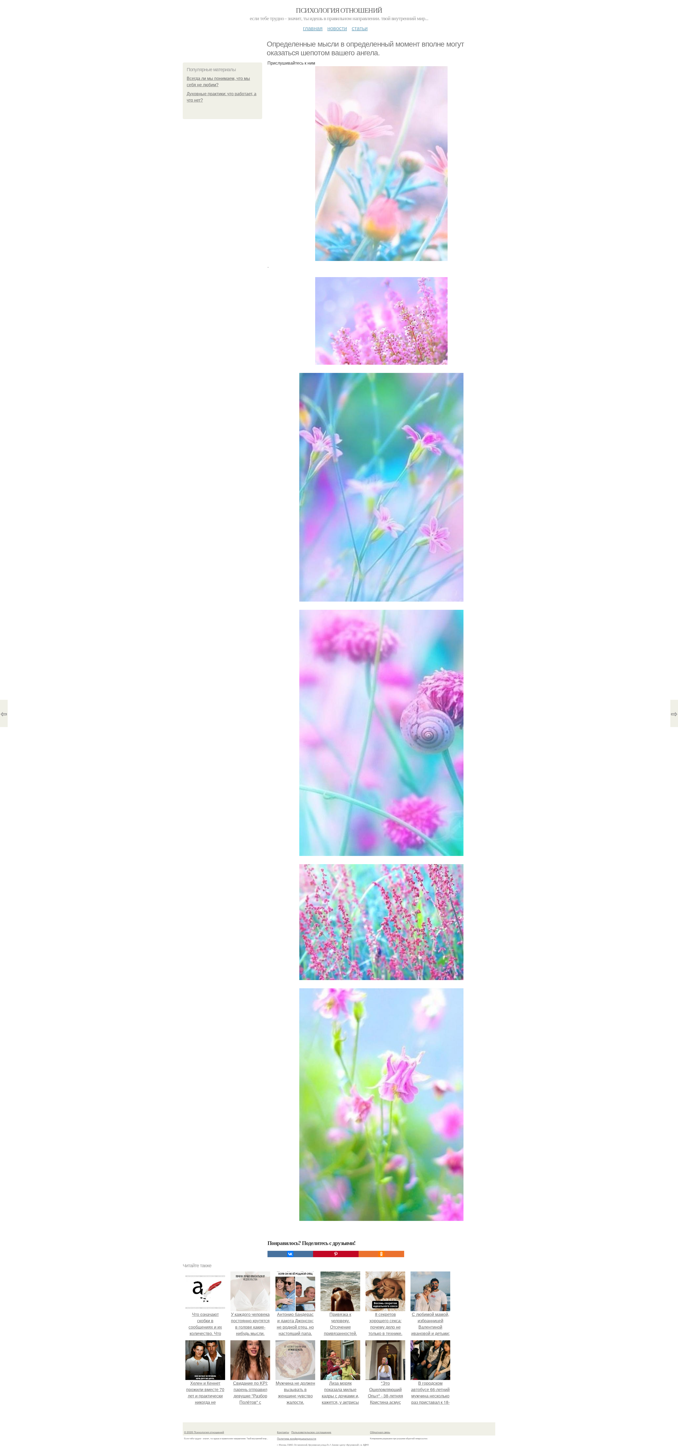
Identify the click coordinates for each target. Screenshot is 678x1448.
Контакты (283, 1432)
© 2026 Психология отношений (204, 1432)
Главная (313, 28)
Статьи (360, 28)
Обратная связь (380, 1432)
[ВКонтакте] (290, 1254)
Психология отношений (339, 10)
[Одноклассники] (381, 1254)
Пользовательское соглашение (311, 1432)
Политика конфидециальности (296, 1438)
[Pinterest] (336, 1254)
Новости (337, 28)
